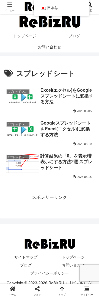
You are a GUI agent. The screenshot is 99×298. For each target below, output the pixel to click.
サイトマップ (25, 257)
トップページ (73, 257)
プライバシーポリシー (49, 273)
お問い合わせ (73, 265)
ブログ (26, 265)
